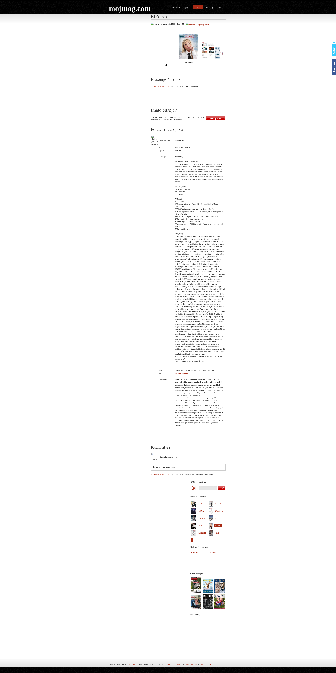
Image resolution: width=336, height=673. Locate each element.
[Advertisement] (198, 98)
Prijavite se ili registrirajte (160, 86)
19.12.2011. (202, 533)
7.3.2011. (218, 533)
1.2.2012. (201, 525)
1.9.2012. (201, 503)
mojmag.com (133, 664)
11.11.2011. (219, 503)
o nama (221, 7)
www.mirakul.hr (181, 373)
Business (213, 552)
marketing (209, 7)
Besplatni (194, 552)
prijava (187, 7)
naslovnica (176, 7)
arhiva (198, 7)
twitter (212, 664)
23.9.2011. (219, 511)
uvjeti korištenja (191, 664)
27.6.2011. (219, 518)
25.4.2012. (202, 518)
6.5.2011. (218, 525)
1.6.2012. (201, 511)
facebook (203, 664)
